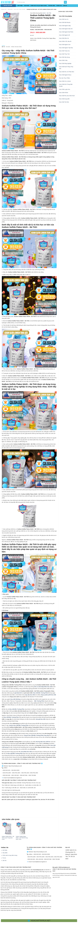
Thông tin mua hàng (16, 46)
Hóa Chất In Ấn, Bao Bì (65, 41)
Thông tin (59, 5)
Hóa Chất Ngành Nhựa (65, 74)
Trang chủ (3, 9)
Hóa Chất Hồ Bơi (63, 92)
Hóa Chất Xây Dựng (64, 57)
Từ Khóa (8, 46)
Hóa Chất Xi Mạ (63, 60)
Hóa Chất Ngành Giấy (65, 25)
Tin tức (4, 858)
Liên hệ (4, 860)
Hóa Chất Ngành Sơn (64, 44)
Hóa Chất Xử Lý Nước (65, 81)
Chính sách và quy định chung (39, 5)
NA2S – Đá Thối (47, 13)
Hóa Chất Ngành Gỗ (64, 35)
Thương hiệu (51, 5)
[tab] (3, 46)
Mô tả (3, 46)
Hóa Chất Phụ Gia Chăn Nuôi (67, 95)
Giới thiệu (20, 5)
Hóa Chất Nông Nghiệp (65, 63)
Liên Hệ (65, 5)
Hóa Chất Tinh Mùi (64, 102)
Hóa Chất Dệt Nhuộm (64, 22)
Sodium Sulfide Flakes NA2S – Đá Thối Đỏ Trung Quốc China (22, 838)
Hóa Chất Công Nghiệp (19, 9)
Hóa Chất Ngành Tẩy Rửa (66, 47)
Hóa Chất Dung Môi (64, 98)
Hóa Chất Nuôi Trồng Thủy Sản (66, 67)
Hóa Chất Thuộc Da (64, 50)
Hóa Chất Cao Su (63, 19)
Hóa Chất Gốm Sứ (64, 38)
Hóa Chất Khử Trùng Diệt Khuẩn (65, 85)
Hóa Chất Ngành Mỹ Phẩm (66, 32)
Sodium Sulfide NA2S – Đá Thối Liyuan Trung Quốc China (8, 838)
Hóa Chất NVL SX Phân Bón (66, 71)
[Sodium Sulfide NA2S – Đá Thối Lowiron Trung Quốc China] (29, 74)
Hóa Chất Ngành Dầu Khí (66, 28)
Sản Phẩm (26, 5)
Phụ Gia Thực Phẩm (64, 78)
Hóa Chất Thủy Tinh (64, 54)
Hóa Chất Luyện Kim (64, 89)
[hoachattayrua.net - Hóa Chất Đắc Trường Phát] (8, 2)
